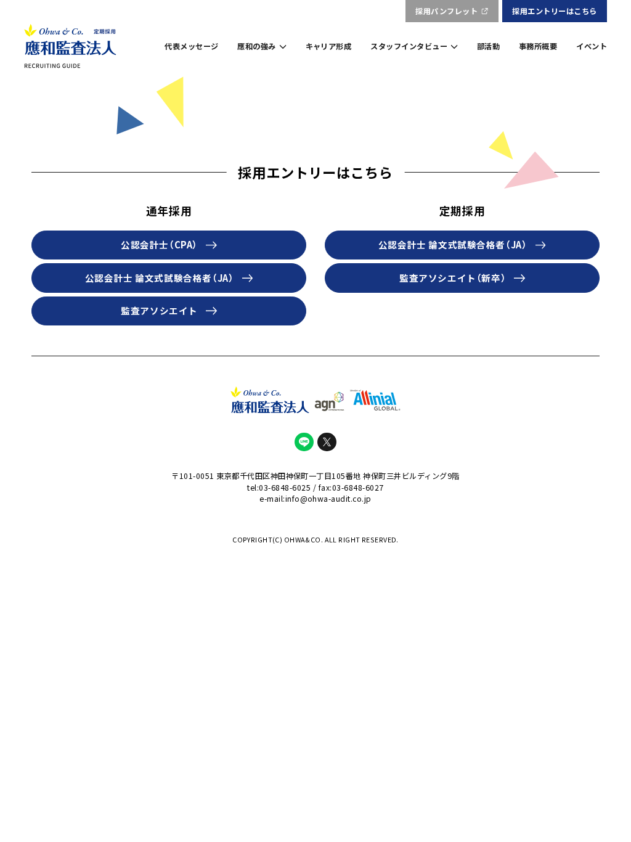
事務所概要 (538, 46)
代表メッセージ (191, 46)
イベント (591, 46)
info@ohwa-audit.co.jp (328, 498)
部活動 (488, 46)
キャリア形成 (329, 46)
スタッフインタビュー (408, 46)
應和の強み (256, 46)
